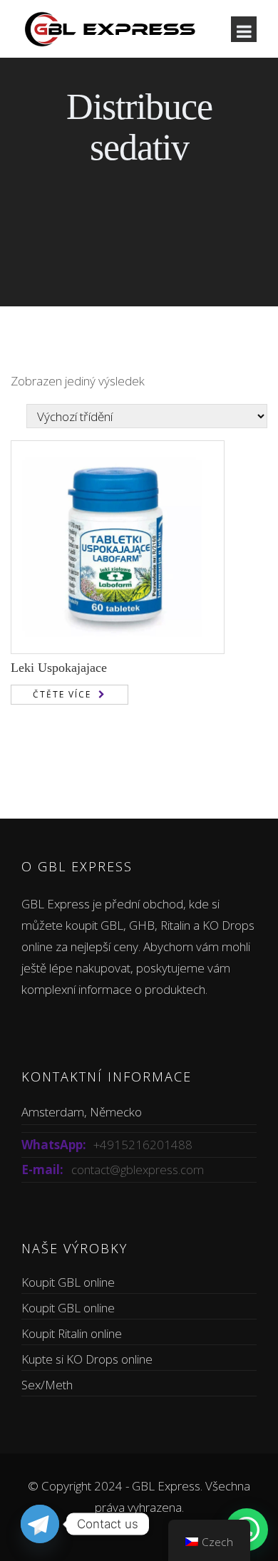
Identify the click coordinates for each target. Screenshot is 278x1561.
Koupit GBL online (68, 1282)
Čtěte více (62, 694)
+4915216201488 (142, 1144)
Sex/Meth (47, 1384)
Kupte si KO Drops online (87, 1359)
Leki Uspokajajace (59, 667)
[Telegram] (40, 1524)
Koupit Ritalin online (71, 1333)
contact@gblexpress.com (137, 1169)
